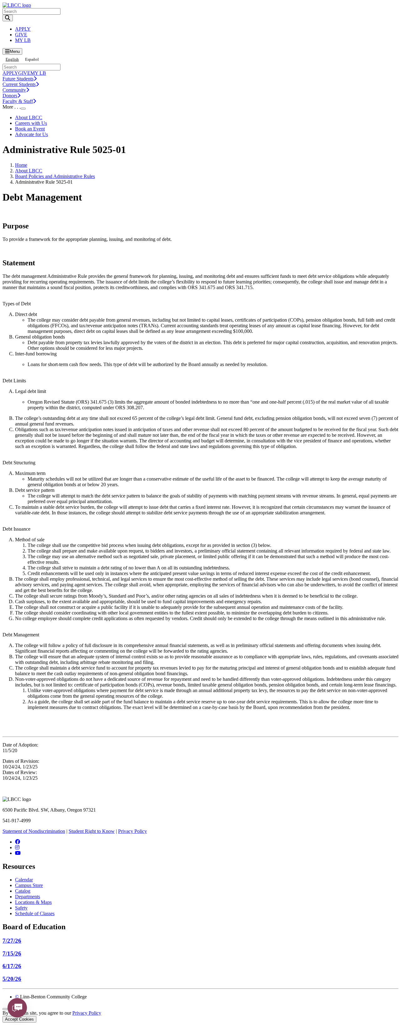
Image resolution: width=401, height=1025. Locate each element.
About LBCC (28, 117)
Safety (21, 907)
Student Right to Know (92, 831)
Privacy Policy (132, 831)
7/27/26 (12, 940)
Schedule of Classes (35, 913)
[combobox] (12, 59)
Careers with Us (31, 123)
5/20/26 (12, 979)
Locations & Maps (33, 902)
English (12, 59)
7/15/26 (12, 953)
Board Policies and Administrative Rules (55, 176)
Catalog (22, 891)
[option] (32, 59)
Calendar (24, 879)
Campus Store (29, 885)
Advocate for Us (31, 134)
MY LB (23, 40)
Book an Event (30, 128)
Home (21, 165)
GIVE (21, 34)
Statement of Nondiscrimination (34, 831)
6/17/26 (12, 966)
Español (32, 59)
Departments (27, 896)
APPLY (23, 29)
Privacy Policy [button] (86, 1013)
